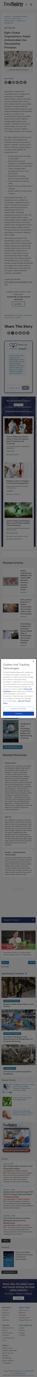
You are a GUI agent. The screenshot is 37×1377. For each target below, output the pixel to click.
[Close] (33, 661)
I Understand (18, 713)
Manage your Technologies (18, 708)
